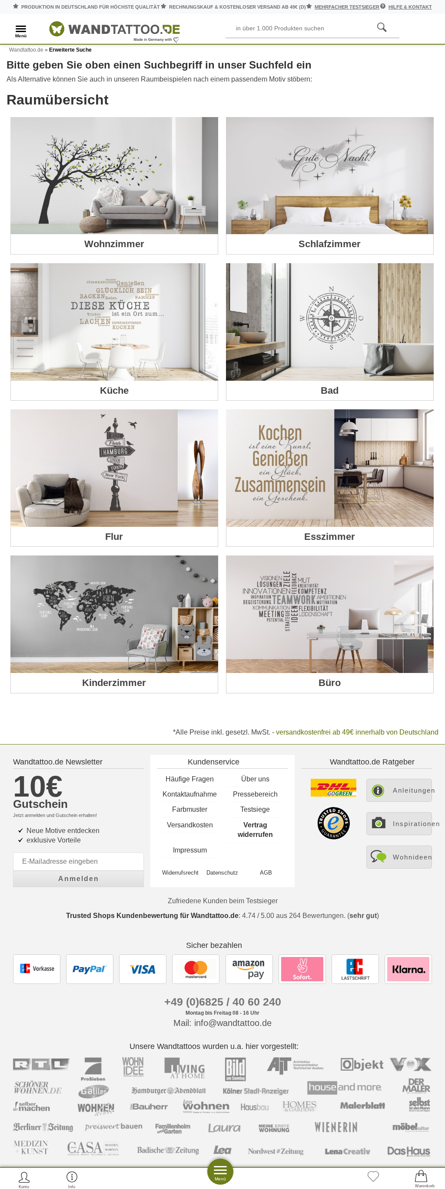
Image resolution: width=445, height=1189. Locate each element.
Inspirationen (412, 823)
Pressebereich (255, 794)
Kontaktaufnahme (190, 794)
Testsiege (255, 809)
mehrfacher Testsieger (347, 7)
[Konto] (24, 1179)
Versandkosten (190, 825)
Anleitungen (412, 790)
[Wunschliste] (373, 1179)
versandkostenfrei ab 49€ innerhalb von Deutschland (357, 732)
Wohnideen (412, 857)
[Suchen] (382, 27)
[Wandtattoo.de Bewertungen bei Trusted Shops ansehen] (333, 837)
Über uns (255, 779)
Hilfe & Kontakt (410, 7)
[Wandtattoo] (114, 30)
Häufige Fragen (190, 779)
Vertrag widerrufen (255, 829)
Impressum (190, 850)
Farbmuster (189, 809)
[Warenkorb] (421, 1179)
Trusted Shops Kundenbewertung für (152, 915)
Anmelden (78, 878)
